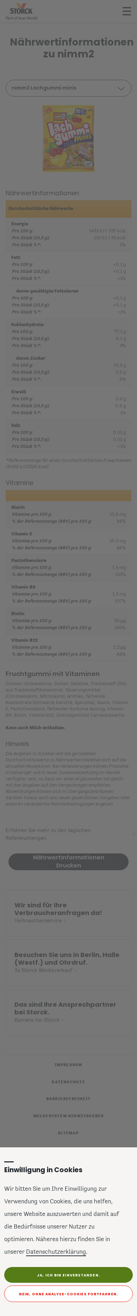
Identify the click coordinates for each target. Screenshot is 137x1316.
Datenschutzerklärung (56, 1252)
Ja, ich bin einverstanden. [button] (68, 1275)
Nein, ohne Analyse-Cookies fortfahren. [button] (68, 1294)
